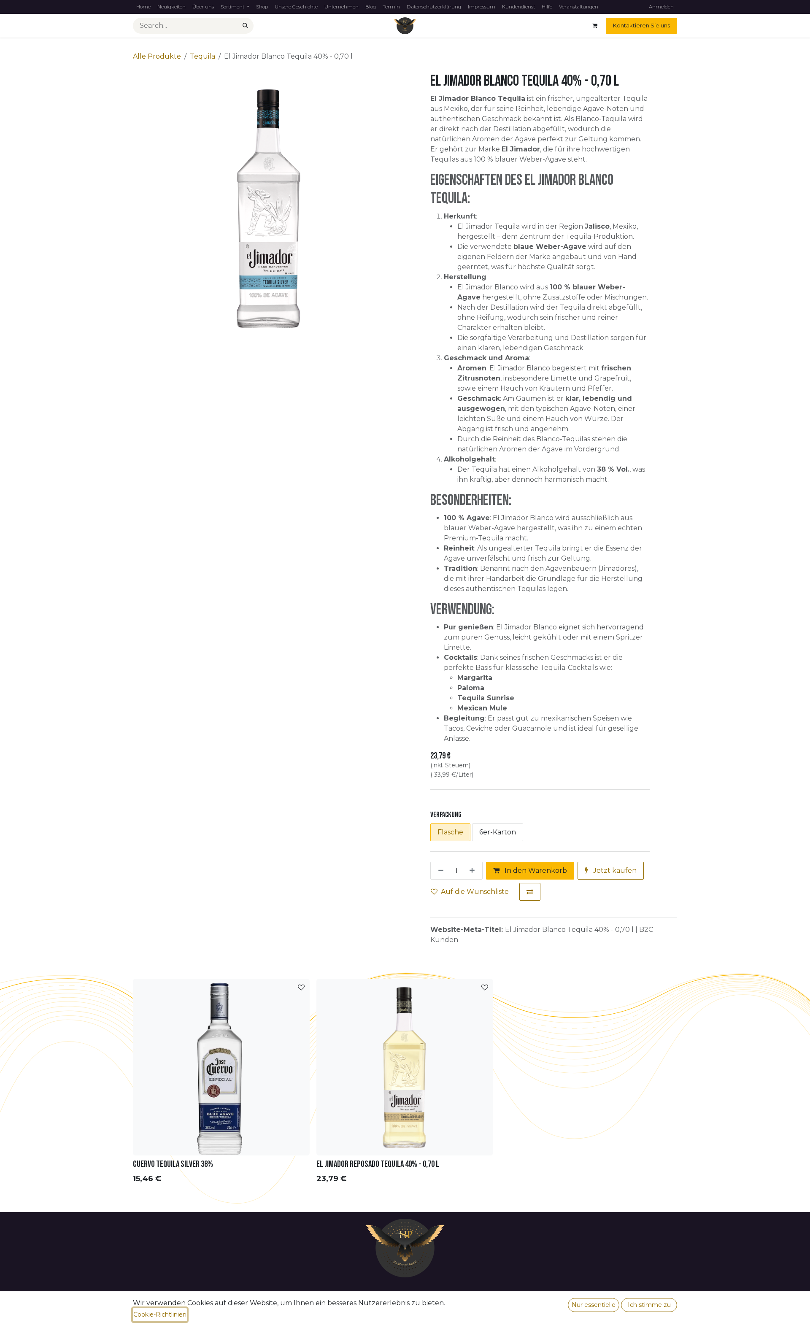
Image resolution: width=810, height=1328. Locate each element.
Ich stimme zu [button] (649, 1305)
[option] (405, 1083)
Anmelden (661, 7)
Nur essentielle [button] (594, 1305)
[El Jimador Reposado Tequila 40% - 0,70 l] (404, 1067)
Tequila (202, 56)
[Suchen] (245, 26)
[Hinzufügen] (473, 870)
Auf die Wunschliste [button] (475, 892)
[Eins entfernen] (439, 870)
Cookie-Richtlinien (159, 1314)
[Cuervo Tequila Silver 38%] (221, 1067)
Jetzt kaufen (614, 870)
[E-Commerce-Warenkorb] (594, 25)
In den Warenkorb (535, 870)
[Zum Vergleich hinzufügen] (529, 892)
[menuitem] (143, 7)
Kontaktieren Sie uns (641, 25)
